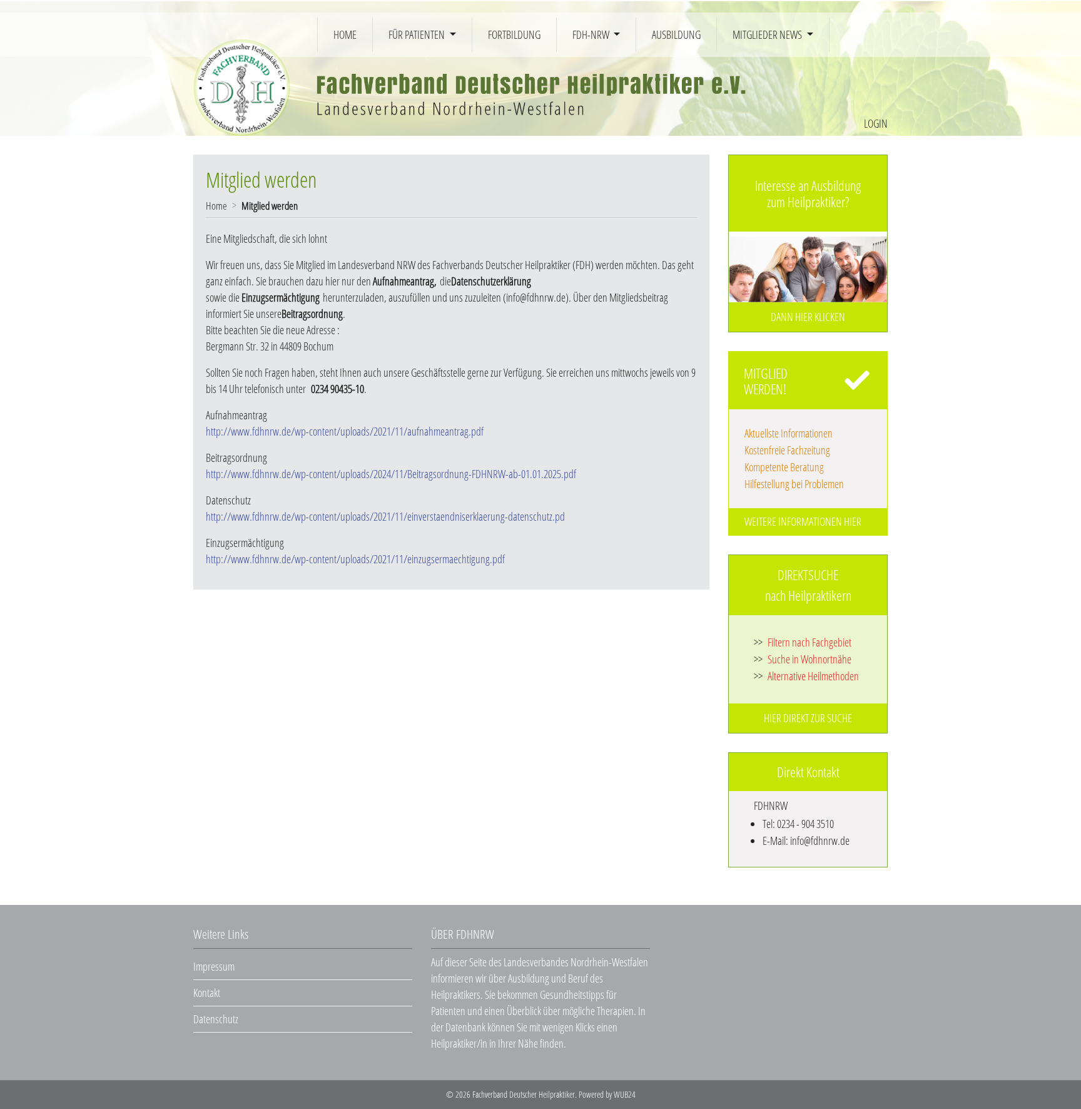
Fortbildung (514, 34)
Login (876, 123)
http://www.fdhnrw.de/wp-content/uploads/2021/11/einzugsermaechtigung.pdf (355, 558)
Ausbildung (676, 34)
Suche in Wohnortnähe (802, 659)
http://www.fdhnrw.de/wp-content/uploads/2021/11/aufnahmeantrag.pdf (345, 431)
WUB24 (625, 1094)
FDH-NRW (591, 34)
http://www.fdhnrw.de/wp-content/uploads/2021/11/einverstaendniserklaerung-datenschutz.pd (385, 516)
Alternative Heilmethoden (806, 675)
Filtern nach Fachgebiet (802, 642)
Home (345, 34)
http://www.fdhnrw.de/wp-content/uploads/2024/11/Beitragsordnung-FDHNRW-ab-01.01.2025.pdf (391, 473)
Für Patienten (417, 34)
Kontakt (206, 992)
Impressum (214, 966)
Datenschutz (215, 1018)
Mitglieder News (768, 34)
